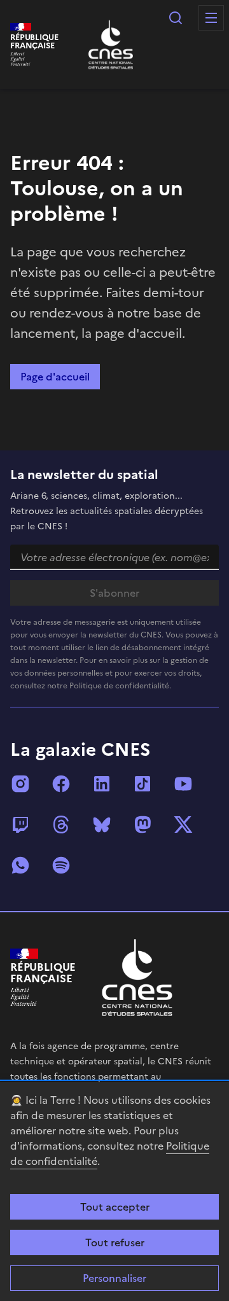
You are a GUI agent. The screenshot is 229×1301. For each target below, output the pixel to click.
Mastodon (142, 824)
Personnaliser (114, 1278)
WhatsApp (20, 865)
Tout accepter (114, 1206)
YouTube (183, 784)
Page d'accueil (55, 376)
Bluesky (102, 824)
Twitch (20, 824)
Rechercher (175, 18)
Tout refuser (114, 1242)
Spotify (61, 865)
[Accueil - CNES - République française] (137, 977)
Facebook (61, 784)
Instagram (20, 784)
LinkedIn (102, 784)
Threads (61, 824)
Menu (211, 18)
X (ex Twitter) (183, 824)
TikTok (142, 784)
